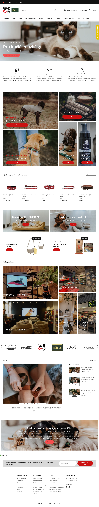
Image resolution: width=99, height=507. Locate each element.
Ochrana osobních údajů (56, 491)
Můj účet (35, 494)
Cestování (49, 18)
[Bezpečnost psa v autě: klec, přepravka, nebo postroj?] (74, 380)
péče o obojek (40, 403)
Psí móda (19, 491)
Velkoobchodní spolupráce (57, 487)
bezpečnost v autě (74, 384)
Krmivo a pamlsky (30, 18)
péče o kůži (29, 403)
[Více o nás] (49, 435)
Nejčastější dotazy (38, 480)
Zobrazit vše (92, 360)
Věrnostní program (38, 487)
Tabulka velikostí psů (38, 489)
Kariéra (51, 485)
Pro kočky (86, 18)
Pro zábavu (20, 487)
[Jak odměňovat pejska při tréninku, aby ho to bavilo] (74, 392)
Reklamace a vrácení (38, 482)
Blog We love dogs (38, 491)
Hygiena (58, 18)
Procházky (6, 18)
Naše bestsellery (37, 478)
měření (75, 372)
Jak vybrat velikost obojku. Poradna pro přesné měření (87, 369)
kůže (21, 403)
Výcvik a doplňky (68, 18)
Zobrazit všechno (91, 175)
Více (17, 125)
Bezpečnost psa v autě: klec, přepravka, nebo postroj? (88, 379)
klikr (74, 395)
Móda (78, 18)
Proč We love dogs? (55, 478)
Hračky (41, 18)
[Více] (73, 221)
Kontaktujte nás (54, 482)
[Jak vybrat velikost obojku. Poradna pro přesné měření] (74, 370)
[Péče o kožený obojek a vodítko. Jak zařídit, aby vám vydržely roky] (32, 384)
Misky (20, 18)
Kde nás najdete (54, 480)
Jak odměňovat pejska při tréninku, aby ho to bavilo (88, 392)
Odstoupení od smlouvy (39, 485)
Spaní (14, 18)
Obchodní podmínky (55, 489)
